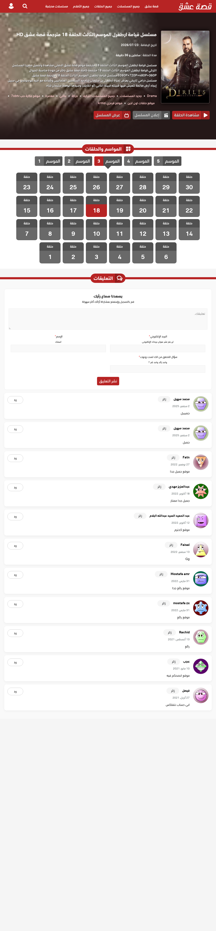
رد (15, 400)
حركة (75, 95)
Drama (152, 95)
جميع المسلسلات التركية (99, 95)
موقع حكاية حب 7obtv (25, 95)
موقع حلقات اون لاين (141, 103)
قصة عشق (151, 6)
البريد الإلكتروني (157, 336)
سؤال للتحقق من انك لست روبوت (157, 357)
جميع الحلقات (103, 6)
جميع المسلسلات (128, 6)
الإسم (58, 336)
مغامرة (49, 95)
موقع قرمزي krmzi (110, 103)
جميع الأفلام (81, 6)
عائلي (62, 95)
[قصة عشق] (195, 6)
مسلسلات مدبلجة (56, 6)
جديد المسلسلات (131, 95)
